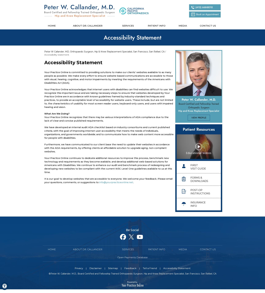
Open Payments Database (132, 257)
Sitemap (113, 268)
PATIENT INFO (156, 249)
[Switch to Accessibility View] (4, 286)
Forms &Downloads (199, 179)
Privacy (79, 268)
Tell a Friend (150, 268)
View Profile (198, 117)
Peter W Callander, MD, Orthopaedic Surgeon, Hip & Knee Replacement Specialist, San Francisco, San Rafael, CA (104, 51)
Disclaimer (95, 268)
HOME (52, 249)
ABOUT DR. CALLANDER (87, 249)
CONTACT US (208, 249)
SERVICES (128, 249)
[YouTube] (140, 237)
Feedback (130, 268)
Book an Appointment (207, 14)
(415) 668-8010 (204, 7)
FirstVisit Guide (198, 167)
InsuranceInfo (198, 204)
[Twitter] (132, 237)
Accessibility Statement (176, 268)
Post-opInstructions (200, 192)
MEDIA (183, 249)
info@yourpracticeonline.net (116, 182)
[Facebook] (124, 237)
